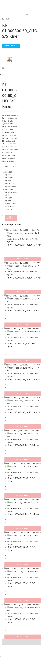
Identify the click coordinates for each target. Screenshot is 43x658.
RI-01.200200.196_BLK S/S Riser (24, 412)
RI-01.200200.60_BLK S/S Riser (23, 445)
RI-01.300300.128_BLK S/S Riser (24, 379)
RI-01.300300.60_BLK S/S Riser (23, 514)
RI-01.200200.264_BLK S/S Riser (24, 277)
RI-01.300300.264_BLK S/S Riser (24, 244)
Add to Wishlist (11, 217)
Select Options (11, 46)
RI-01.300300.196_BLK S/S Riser (24, 310)
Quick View (35, 230)
